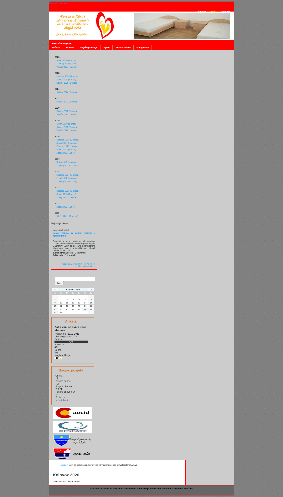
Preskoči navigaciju (58, 3)
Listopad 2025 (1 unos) (67, 76)
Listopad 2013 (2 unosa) (67, 191)
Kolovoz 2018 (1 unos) (67, 146)
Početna (56, 47)
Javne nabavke (123, 47)
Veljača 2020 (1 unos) (66, 114)
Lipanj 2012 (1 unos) (65, 207)
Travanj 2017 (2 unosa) (67, 165)
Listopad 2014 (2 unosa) (67, 175)
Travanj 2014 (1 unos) (66, 181)
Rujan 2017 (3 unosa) (66, 162)
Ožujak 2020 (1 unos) (66, 111)
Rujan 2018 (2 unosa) (66, 143)
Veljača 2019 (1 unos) (66, 130)
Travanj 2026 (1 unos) (66, 63)
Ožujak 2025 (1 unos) (66, 83)
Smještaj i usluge (88, 47)
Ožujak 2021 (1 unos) (66, 102)
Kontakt (225, 11)
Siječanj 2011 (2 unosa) (67, 216)
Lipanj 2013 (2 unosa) (66, 197)
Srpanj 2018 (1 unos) (66, 149)
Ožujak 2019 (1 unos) (66, 127)
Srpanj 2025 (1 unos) (66, 79)
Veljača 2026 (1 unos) (66, 67)
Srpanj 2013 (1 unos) (66, 194)
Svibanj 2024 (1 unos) (66, 92)
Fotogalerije (142, 47)
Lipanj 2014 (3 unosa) (66, 178)
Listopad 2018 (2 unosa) (67, 140)
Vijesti (106, 47)
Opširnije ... (78, 265)
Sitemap (201, 11)
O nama (70, 47)
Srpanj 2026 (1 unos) (66, 60)
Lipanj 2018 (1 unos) (65, 153)
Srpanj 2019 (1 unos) (66, 124)
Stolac (63, 465)
